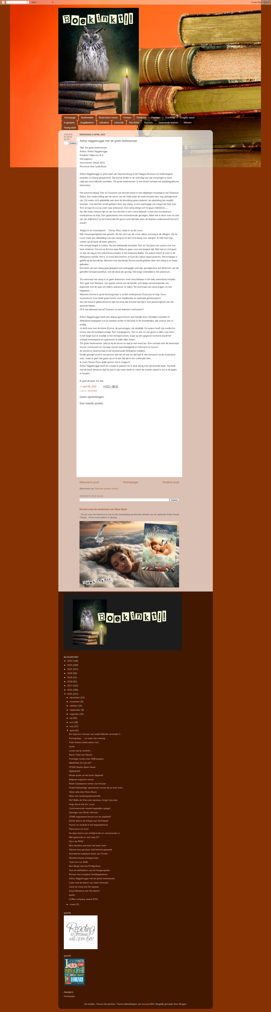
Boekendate (87, 117)
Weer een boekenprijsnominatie (85, 796)
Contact (127, 117)
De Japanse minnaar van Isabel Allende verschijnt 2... (95, 734)
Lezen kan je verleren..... (81, 751)
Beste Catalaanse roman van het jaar (87, 783)
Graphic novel (187, 117)
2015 (70, 694)
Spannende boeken (168, 122)
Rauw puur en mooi (78, 829)
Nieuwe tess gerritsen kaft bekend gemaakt (90, 849)
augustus (75, 714)
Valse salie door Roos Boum (83, 792)
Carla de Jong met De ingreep (84, 887)
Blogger (182, 1004)
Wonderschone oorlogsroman (83, 858)
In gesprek (69, 122)
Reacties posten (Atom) (106, 488)
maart (73, 904)
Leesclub (119, 122)
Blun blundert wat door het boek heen (87, 845)
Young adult (70, 127)
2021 (70, 669)
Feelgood (141, 117)
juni (72, 722)
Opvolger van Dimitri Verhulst (83, 812)
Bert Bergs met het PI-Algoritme (85, 866)
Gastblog (170, 117)
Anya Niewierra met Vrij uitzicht (84, 891)
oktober (74, 706)
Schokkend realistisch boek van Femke (88, 854)
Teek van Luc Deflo (78, 862)
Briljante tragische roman (81, 779)
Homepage (70, 117)
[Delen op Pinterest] (116, 386)
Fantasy (155, 117)
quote (72, 746)
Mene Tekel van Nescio (80, 755)
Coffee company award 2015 (83, 899)
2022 (70, 665)
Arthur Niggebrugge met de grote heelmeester (92, 878)
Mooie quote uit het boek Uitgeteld (86, 775)
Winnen (187, 122)
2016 (70, 690)
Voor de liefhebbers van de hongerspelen (89, 870)
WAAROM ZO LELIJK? (80, 763)
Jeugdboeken (87, 122)
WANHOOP (74, 771)
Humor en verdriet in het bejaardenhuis (88, 825)
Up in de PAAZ (76, 841)
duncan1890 (148, 1004)
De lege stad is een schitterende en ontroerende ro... (95, 833)
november (75, 701)
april (72, 730)
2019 (70, 677)
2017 (70, 685)
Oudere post (170, 482)
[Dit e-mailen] (104, 386)
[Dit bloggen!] (107, 386)
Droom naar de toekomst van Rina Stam (103, 509)
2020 (70, 673)
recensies (92, 391)
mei (72, 726)
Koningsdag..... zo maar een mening (87, 738)
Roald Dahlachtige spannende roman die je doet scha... (96, 788)
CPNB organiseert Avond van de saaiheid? (90, 817)
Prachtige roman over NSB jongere (86, 759)
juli (71, 718)
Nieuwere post (89, 482)
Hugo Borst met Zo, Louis (81, 804)
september (75, 710)
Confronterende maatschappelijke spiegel (89, 808)
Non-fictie (134, 122)
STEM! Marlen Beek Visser (82, 767)
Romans (148, 122)
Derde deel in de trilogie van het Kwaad (88, 821)
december (75, 697)
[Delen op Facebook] (113, 386)
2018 (70, 681)
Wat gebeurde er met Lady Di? (84, 837)
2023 (70, 661)
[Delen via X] (110, 386)
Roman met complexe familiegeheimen (88, 874)
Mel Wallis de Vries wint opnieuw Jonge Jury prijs (93, 800)
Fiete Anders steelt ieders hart (84, 742)
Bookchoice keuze (108, 117)
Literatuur (104, 122)
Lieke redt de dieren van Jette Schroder (88, 883)
